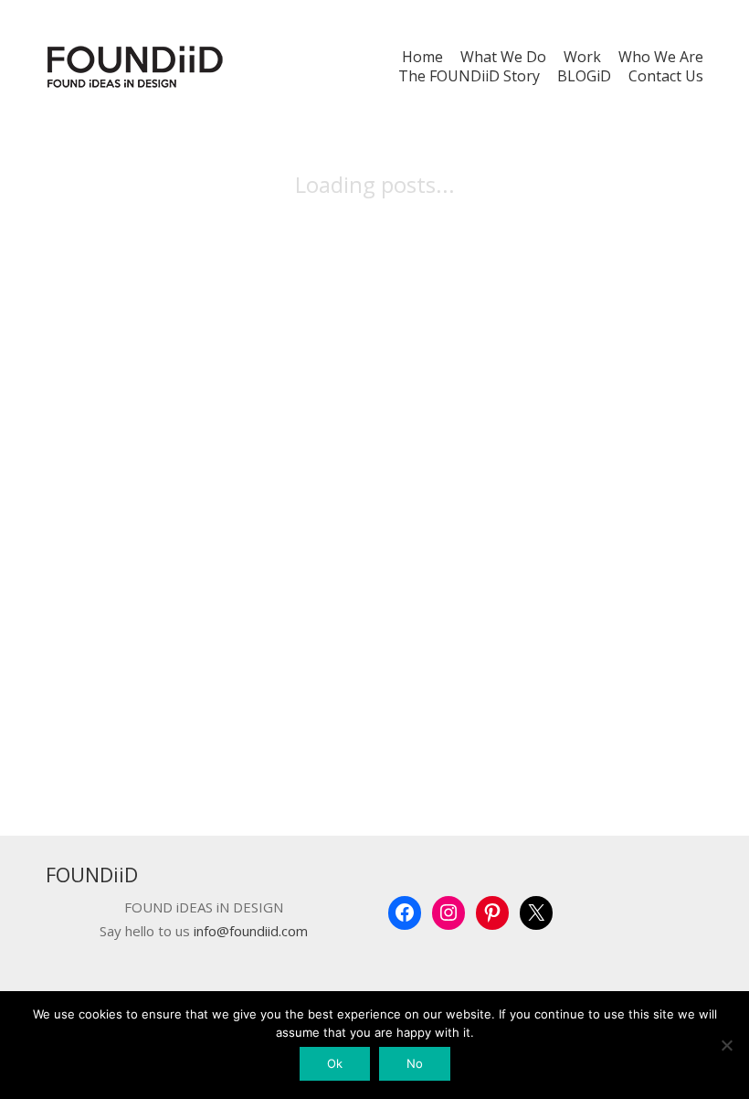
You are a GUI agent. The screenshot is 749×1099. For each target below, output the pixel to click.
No (414, 1063)
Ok (335, 1063)
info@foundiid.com (251, 931)
